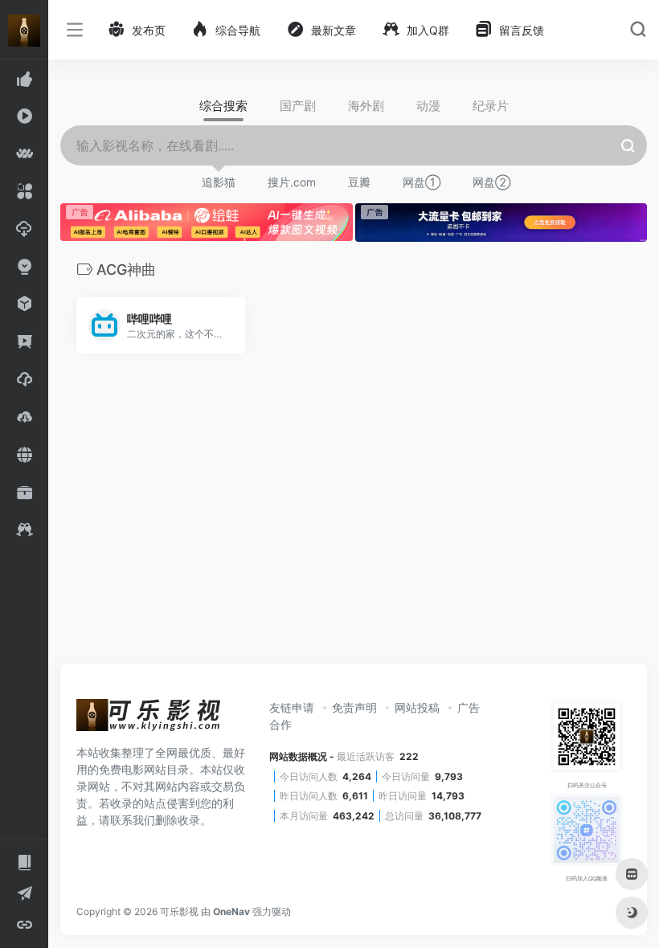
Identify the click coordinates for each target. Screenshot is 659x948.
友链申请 (291, 707)
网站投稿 (417, 707)
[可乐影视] (148, 720)
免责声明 (354, 707)
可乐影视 (179, 911)
